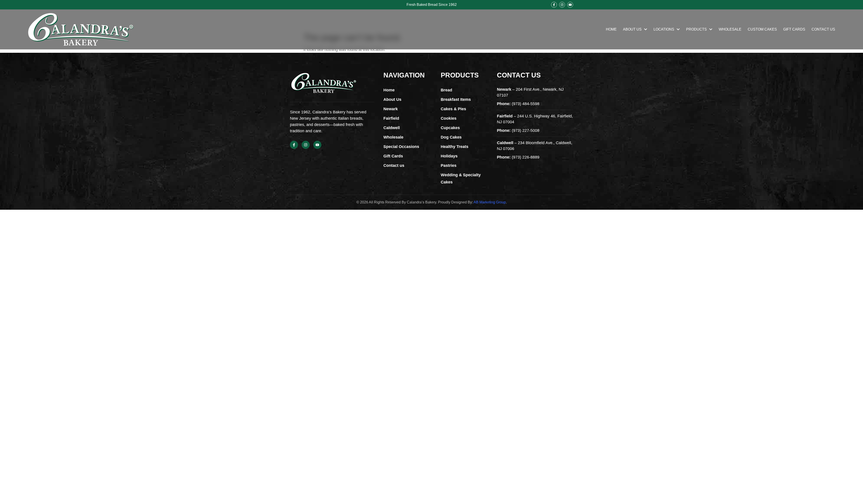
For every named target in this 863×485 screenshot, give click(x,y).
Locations (664, 29)
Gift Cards (794, 29)
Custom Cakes (762, 29)
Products (696, 29)
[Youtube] (570, 5)
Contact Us (823, 29)
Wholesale (730, 29)
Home (611, 29)
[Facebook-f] (554, 5)
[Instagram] (562, 5)
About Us (632, 29)
